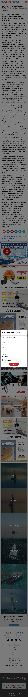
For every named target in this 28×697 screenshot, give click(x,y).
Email (3, 340)
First (3, 347)
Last (3, 352)
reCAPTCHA (5, 356)
